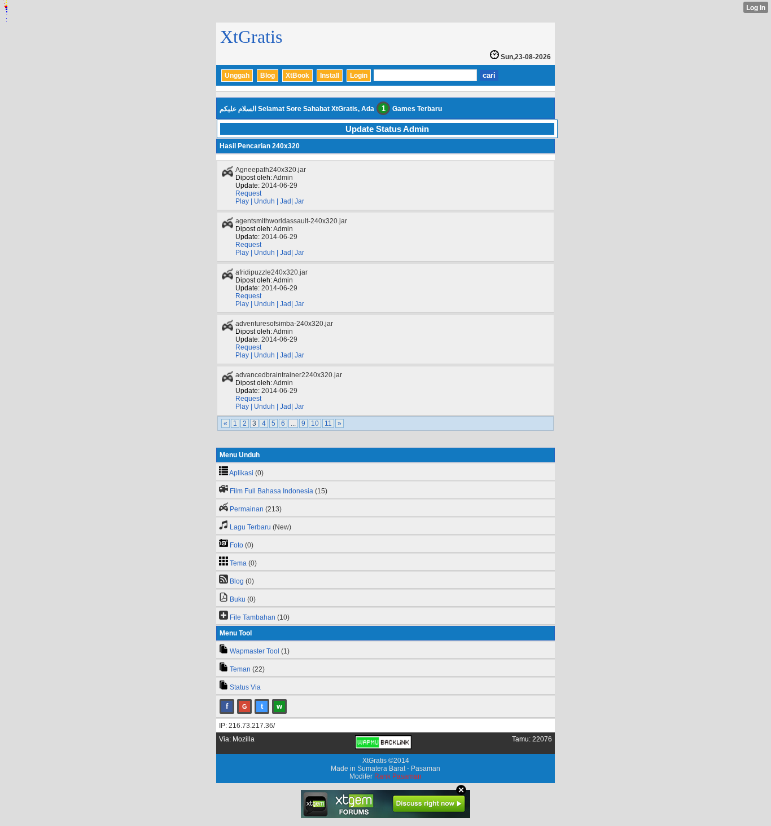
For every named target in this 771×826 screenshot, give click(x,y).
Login (358, 75)
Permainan (247, 509)
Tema (238, 563)
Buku (238, 599)
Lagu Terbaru (250, 527)
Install (329, 75)
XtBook (297, 75)
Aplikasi (241, 473)
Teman (240, 669)
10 (315, 423)
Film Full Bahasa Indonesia (271, 491)
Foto (236, 545)
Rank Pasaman (398, 776)
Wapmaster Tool (254, 651)
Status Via (245, 687)
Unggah (237, 75)
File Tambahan (252, 617)
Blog (267, 75)
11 (328, 423)
